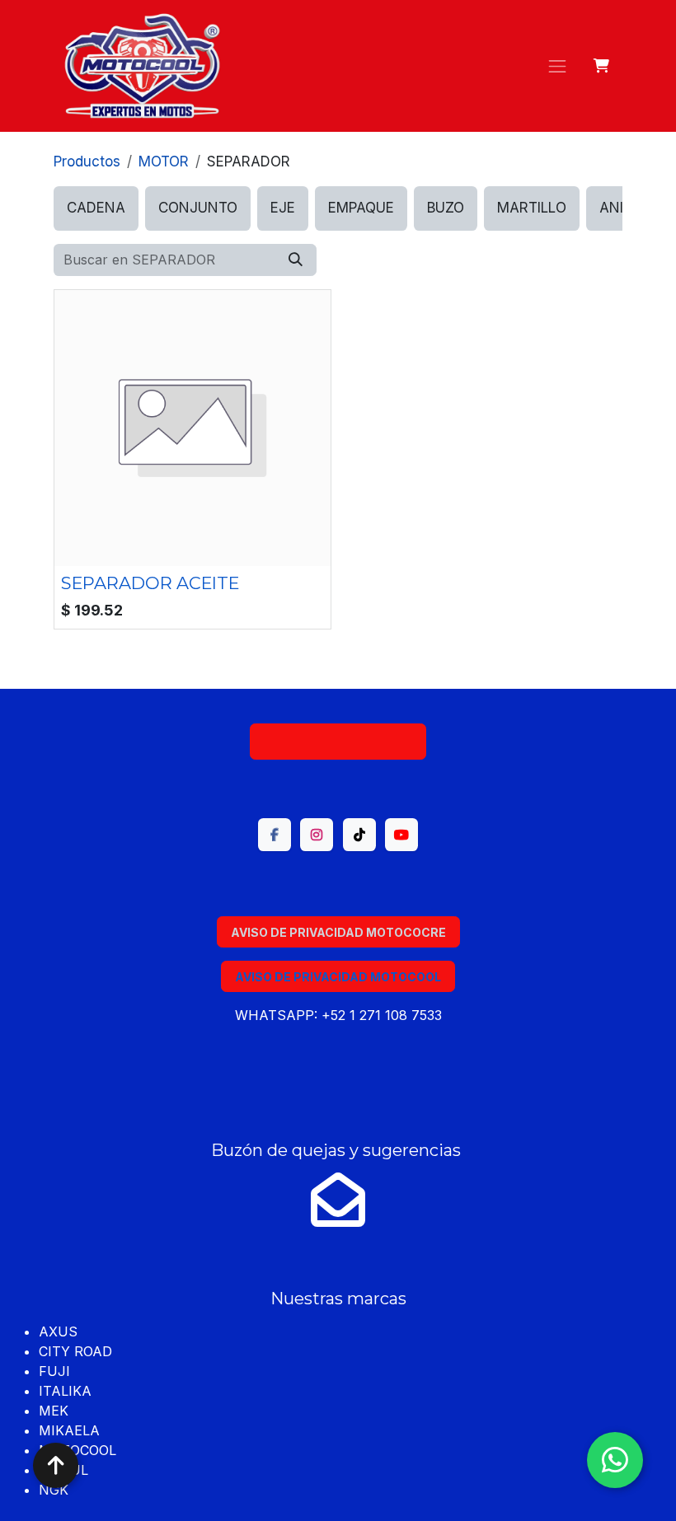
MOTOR (163, 161)
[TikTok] (359, 834)
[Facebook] (274, 834)
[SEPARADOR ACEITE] (192, 428)
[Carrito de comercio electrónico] (602, 66)
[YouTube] (401, 834)
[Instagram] (316, 834)
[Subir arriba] (55, 1465)
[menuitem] (96, 208)
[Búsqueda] (296, 260)
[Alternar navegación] (557, 66)
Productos (87, 161)
